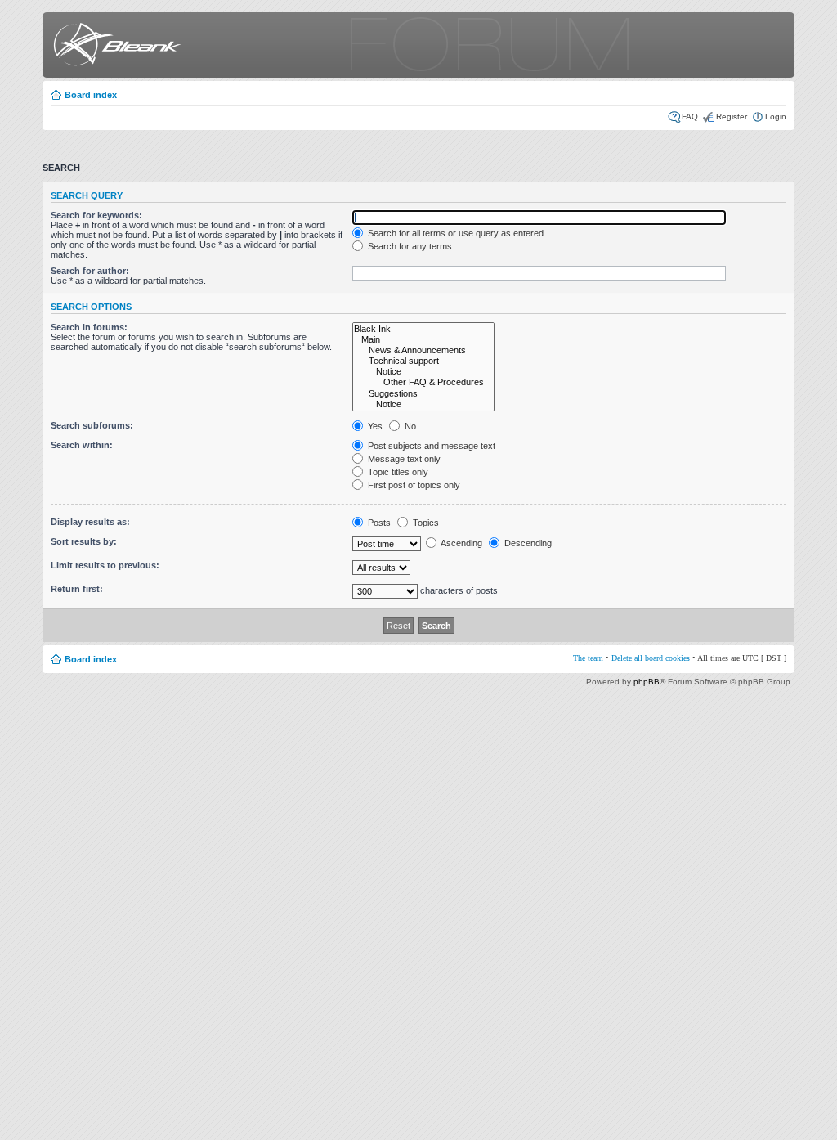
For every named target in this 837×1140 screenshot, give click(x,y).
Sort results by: (84, 541)
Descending (527, 543)
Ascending (460, 543)
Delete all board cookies (650, 657)
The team (588, 657)
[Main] (423, 339)
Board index (91, 95)
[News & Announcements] (423, 350)
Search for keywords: (96, 215)
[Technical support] (423, 361)
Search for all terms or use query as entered (454, 233)
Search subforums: (92, 425)
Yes (374, 426)
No (409, 426)
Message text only (403, 459)
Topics (424, 522)
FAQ (690, 116)
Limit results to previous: (105, 565)
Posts (378, 522)
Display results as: (90, 522)
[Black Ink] (423, 329)
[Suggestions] (423, 393)
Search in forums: (89, 327)
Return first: (77, 589)
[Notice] (423, 371)
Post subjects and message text (430, 446)
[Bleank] (114, 47)
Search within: (82, 445)
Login (775, 116)
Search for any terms (408, 246)
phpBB (646, 681)
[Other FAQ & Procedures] (423, 382)
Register (731, 116)
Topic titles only (396, 472)
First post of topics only (412, 485)
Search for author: (90, 271)
